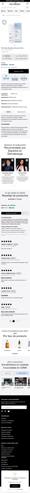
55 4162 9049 (14, 466)
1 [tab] (14, 45)
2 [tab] (15, 45)
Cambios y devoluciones (7, 438)
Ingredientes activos (6, 452)
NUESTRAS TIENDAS (22, 373)
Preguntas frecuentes (6, 430)
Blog (2, 445)
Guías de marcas (5, 454)
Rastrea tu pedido (5, 432)
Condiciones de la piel (7, 450)
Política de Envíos (5, 434)
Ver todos (15, 353)
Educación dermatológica (7, 456)
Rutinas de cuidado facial (7, 447)
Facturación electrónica (7, 436)
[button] (3, 3)
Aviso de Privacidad (6, 422)
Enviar (25, 407)
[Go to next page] (19, 321)
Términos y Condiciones (7, 420)
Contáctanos (4, 464)
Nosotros (3, 418)
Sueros (19, 350)
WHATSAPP (4, 460)
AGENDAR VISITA (8, 373)
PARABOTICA (4, 51)
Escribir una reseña (11, 213)
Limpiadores (7, 350)
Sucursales (4, 462)
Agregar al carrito (18, 71)
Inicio (3, 15)
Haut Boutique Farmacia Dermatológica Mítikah (19, 388)
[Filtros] (23, 213)
